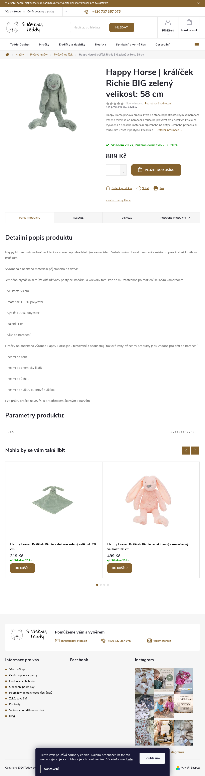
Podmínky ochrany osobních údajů (30, 693)
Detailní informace (168, 130)
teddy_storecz (162, 641)
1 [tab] (97, 585)
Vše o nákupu (13, 11)
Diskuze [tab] (127, 217)
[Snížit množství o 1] (123, 172)
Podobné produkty (173, 217)
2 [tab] (101, 585)
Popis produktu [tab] (29, 217)
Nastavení (51, 769)
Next (195, 451)
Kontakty (14, 704)
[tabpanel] (53, 520)
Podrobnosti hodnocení (158, 103)
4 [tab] (108, 585)
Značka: (118, 200)
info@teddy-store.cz (74, 641)
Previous (186, 451)
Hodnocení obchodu (22, 681)
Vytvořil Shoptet (190, 768)
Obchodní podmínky (21, 687)
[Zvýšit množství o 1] (123, 167)
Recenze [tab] (78, 217)
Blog (12, 716)
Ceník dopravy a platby (40, 11)
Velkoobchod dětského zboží (27, 710)
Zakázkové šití (18, 698)
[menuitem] (19, 44)
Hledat (121, 27)
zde (130, 759)
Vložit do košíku (160, 170)
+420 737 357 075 (119, 641)
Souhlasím (152, 758)
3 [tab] (104, 585)
